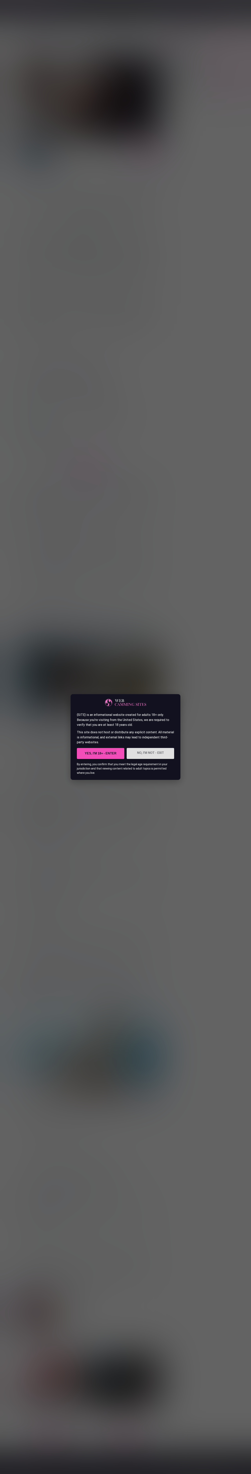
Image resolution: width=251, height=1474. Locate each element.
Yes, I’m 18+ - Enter (100, 753)
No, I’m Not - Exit (150, 753)
